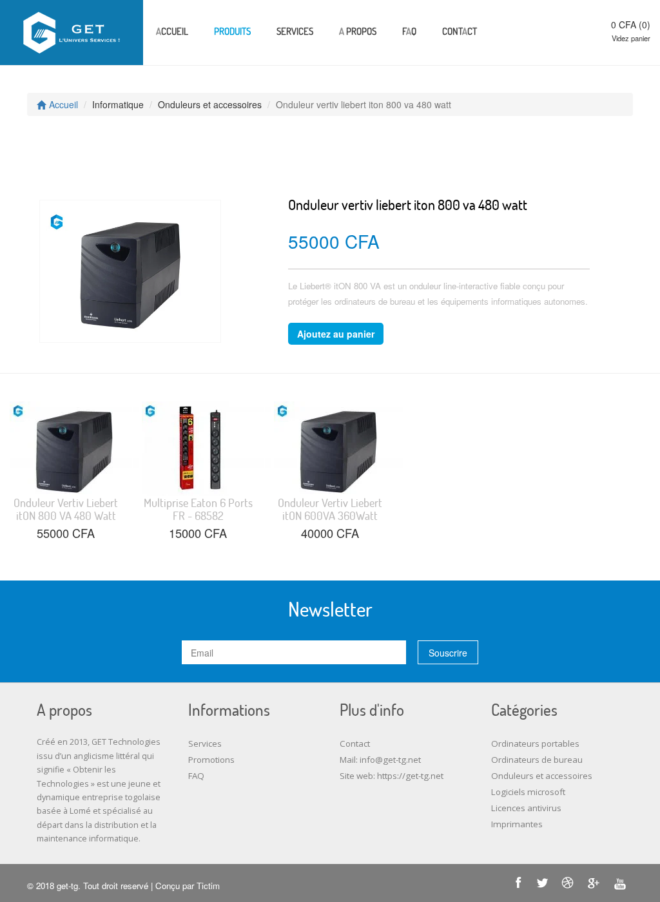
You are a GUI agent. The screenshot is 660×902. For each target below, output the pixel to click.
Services (295, 30)
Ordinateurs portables (535, 743)
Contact (459, 30)
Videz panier (631, 38)
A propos (357, 30)
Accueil (172, 30)
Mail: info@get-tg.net (380, 759)
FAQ (409, 30)
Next (52, 260)
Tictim (208, 885)
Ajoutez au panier (335, 333)
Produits (232, 30)
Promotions (211, 759)
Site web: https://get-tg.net (391, 776)
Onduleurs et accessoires (541, 776)
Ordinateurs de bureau (537, 759)
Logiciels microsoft (528, 792)
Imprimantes (517, 824)
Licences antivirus (526, 808)
